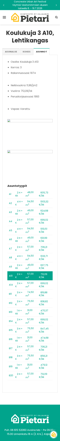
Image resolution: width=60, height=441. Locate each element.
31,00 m (29, 312)
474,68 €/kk (43, 339)
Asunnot (41, 51)
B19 (10, 366)
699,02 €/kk (43, 221)
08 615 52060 (18, 430)
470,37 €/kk (43, 312)
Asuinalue (11, 51)
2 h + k (18, 221)
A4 (10, 221)
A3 (10, 212)
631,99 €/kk (43, 239)
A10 (11, 275)
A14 (11, 284)
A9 (10, 266)
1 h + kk (18, 312)
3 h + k (18, 294)
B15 (11, 330)
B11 (10, 293)
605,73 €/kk (43, 194)
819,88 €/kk (43, 294)
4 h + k (19, 203)
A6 (10, 239)
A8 (10, 257)
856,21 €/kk (43, 357)
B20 (11, 375)
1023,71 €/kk (43, 257)
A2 (10, 203)
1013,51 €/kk (43, 230)
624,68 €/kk (43, 212)
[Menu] (4, 17)
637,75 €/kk (43, 267)
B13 (10, 312)
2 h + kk (18, 194)
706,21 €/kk (43, 248)
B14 (11, 321)
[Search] (56, 17)
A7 (10, 248)
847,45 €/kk (44, 330)
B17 (10, 348)
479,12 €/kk (43, 366)
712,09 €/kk (43, 276)
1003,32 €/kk (43, 203)
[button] (30, 5)
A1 (10, 194)
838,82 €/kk (43, 303)
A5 (10, 230)
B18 (10, 357)
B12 (10, 303)
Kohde (26, 51)
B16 (10, 339)
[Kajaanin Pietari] (30, 17)
